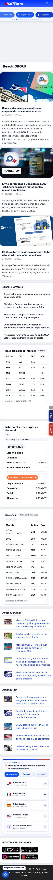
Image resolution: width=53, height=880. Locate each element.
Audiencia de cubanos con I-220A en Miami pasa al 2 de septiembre (32, 737)
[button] (51, 416)
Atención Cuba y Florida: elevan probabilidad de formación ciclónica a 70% (31, 647)
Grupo (42, 774)
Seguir (27, 774)
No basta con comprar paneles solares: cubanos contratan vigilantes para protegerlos (24, 316)
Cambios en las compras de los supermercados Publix (31, 636)
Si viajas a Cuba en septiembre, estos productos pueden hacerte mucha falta (24, 306)
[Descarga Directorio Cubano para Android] (29, 851)
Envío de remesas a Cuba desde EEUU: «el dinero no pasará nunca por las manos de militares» (24, 186)
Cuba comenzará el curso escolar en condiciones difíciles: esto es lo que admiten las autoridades (26, 326)
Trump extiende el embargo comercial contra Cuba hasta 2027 (27, 295)
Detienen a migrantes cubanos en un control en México (32, 748)
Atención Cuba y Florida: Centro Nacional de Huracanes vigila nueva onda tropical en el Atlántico (33, 661)
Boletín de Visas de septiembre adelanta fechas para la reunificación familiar (31, 714)
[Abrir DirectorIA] (5, 874)
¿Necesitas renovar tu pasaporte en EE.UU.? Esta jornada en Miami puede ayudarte (26, 336)
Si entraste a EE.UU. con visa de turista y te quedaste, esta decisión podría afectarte (33, 675)
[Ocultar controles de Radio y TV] (51, 407)
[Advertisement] (26, 41)
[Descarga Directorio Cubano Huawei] (29, 858)
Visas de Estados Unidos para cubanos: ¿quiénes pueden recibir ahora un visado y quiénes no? (33, 623)
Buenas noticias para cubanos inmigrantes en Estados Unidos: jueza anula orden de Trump (31, 700)
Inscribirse (13, 774)
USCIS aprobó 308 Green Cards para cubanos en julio (32, 726)
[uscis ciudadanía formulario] (9, 737)
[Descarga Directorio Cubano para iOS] (11, 851)
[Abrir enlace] (9, 622)
